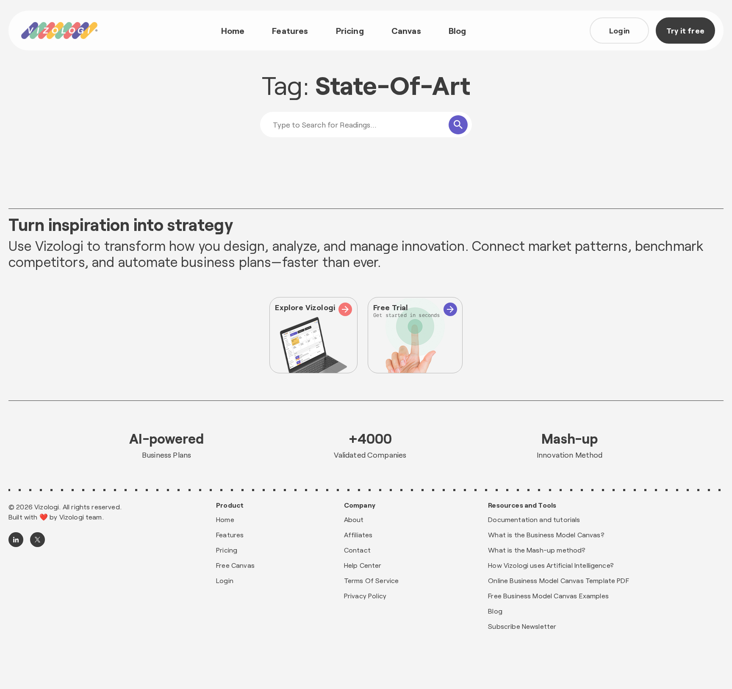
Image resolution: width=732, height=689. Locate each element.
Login (619, 30)
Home (233, 30)
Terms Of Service (371, 580)
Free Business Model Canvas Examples (548, 596)
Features (290, 30)
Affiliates (358, 535)
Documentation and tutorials (534, 519)
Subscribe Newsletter (522, 626)
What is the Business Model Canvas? (546, 535)
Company (359, 505)
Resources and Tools (522, 505)
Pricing (350, 30)
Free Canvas (235, 565)
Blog (457, 30)
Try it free (685, 30)
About (354, 519)
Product (230, 505)
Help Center (363, 565)
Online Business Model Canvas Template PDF (558, 580)
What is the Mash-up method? (536, 550)
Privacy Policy (365, 596)
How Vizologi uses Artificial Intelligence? (551, 565)
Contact (357, 550)
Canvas (406, 30)
